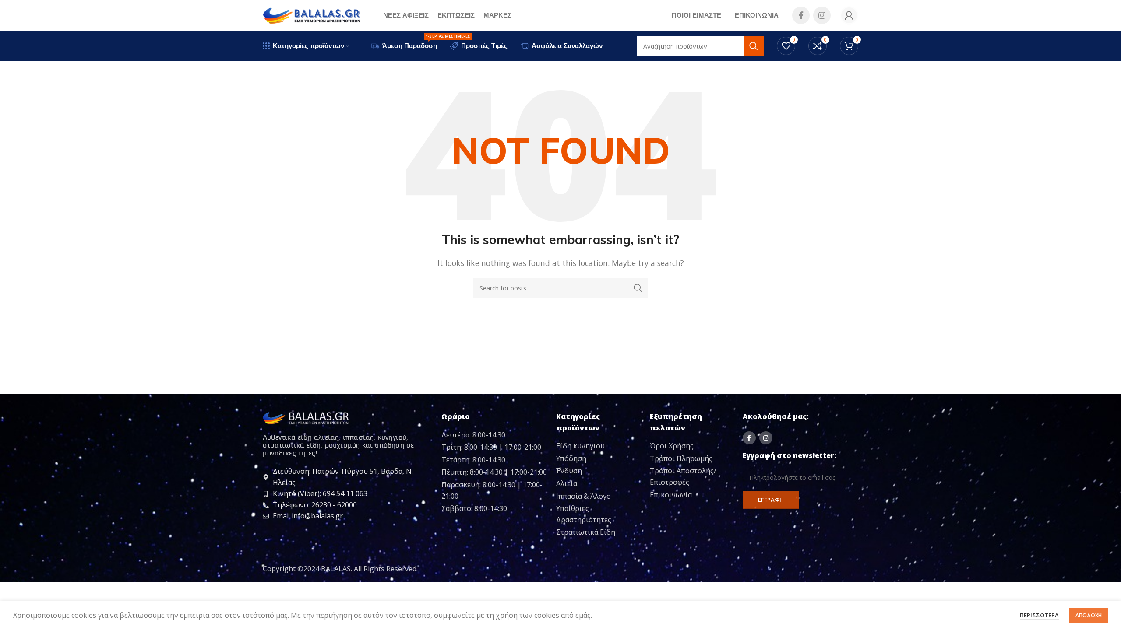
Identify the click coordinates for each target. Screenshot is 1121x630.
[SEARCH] (638, 288)
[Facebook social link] (801, 15)
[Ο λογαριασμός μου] (849, 15)
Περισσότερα (1039, 615)
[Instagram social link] (822, 15)
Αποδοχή (1088, 615)
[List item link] (599, 446)
